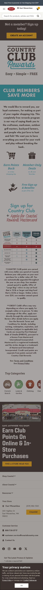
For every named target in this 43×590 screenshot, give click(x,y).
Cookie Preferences (29, 580)
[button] (4, 9)
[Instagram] (9, 549)
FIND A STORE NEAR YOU (17, 464)
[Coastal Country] (11, 9)
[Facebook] (3, 549)
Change (33, 512)
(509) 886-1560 (32, 506)
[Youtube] (14, 549)
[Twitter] (26, 549)
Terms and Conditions (23, 361)
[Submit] (38, 16)
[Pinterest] (20, 549)
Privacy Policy (23, 363)
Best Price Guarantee (11, 3)
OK (21, 585)
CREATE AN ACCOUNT (21, 35)
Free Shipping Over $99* (30, 3)
